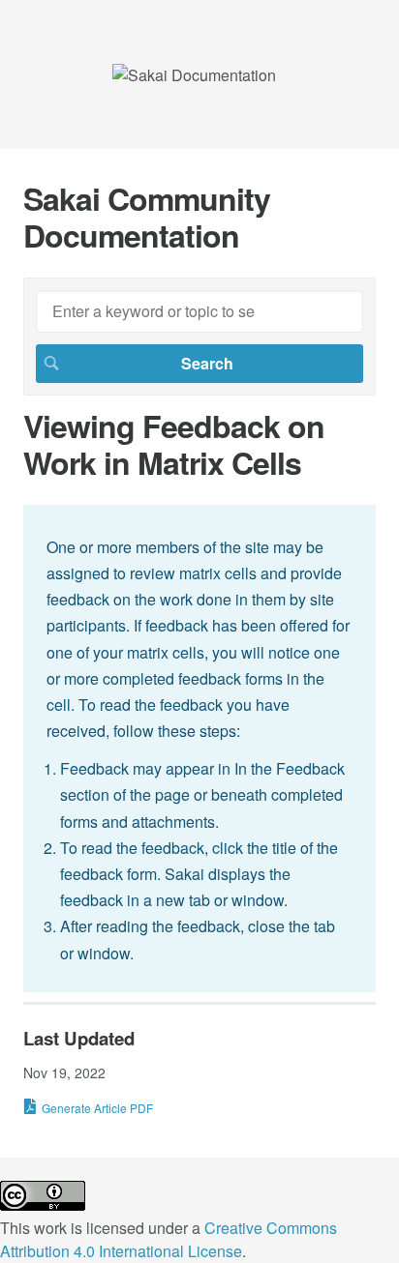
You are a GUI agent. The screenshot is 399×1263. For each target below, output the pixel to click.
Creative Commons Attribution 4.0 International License (168, 1239)
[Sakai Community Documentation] (194, 75)
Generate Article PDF (97, 1108)
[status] (199, 748)
